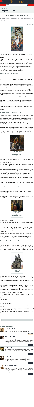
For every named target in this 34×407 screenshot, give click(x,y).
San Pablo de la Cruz (10, 356)
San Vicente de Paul (10, 348)
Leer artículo (31, 333)
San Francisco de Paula (11, 365)
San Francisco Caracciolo (11, 336)
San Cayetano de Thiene (11, 328)
